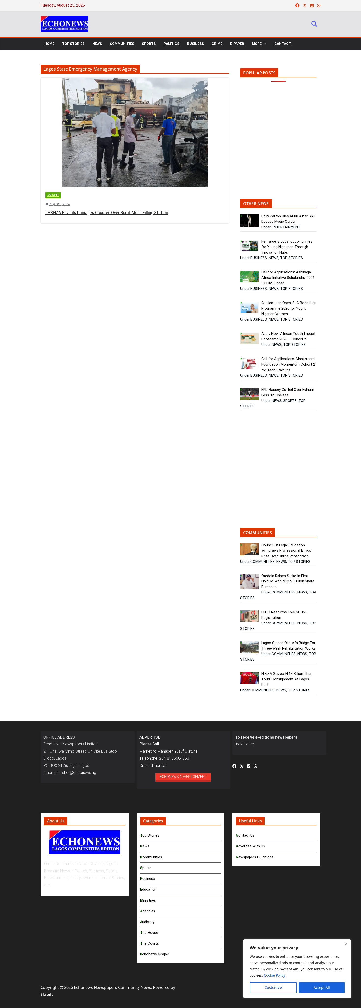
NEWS (97, 44)
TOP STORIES (73, 44)
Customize (273, 987)
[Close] (346, 944)
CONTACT (282, 44)
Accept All (322, 987)
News (144, 846)
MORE (257, 44)
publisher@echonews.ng (75, 772)
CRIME (217, 44)
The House (149, 932)
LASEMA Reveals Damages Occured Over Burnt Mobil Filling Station (106, 212)
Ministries (148, 900)
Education (148, 889)
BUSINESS (195, 44)
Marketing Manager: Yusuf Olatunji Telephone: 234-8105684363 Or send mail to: (168, 751)
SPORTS (149, 44)
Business (147, 878)
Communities (151, 857)
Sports (145, 868)
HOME (49, 44)
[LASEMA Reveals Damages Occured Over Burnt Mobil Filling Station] (135, 132)
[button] (264, 43)
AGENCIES (53, 195)
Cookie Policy (274, 975)
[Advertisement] (281, 143)
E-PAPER (237, 44)
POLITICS (171, 44)
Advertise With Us (250, 846)
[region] (297, 968)
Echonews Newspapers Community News (112, 987)
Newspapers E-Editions (255, 857)
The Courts (149, 943)
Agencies (147, 911)
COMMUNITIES (122, 44)
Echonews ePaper (154, 954)
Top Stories (149, 835)
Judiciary (147, 922)
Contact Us (245, 835)
